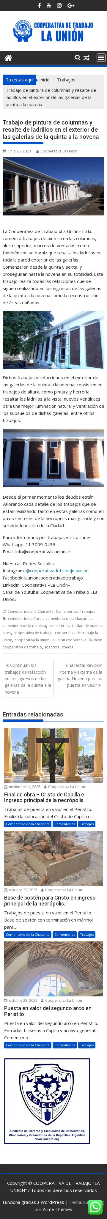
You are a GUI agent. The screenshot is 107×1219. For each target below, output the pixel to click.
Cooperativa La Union (58, 151)
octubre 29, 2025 (22, 889)
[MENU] (101, 57)
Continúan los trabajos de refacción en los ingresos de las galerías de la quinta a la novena (28, 678)
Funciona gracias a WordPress (33, 1202)
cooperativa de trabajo (33, 632)
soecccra (51, 647)
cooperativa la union (32, 639)
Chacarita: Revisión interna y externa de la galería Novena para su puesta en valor (80, 675)
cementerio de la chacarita (68, 618)
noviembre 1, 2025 (24, 786)
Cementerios (67, 611)
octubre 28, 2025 (22, 1000)
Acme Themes (57, 1209)
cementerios (59, 625)
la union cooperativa (69, 639)
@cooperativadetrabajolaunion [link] (57, 571)
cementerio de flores (25, 618)
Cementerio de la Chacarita (30, 611)
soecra (67, 647)
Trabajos (87, 611)
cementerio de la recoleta (24, 625)
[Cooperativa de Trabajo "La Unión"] (8, 57)
